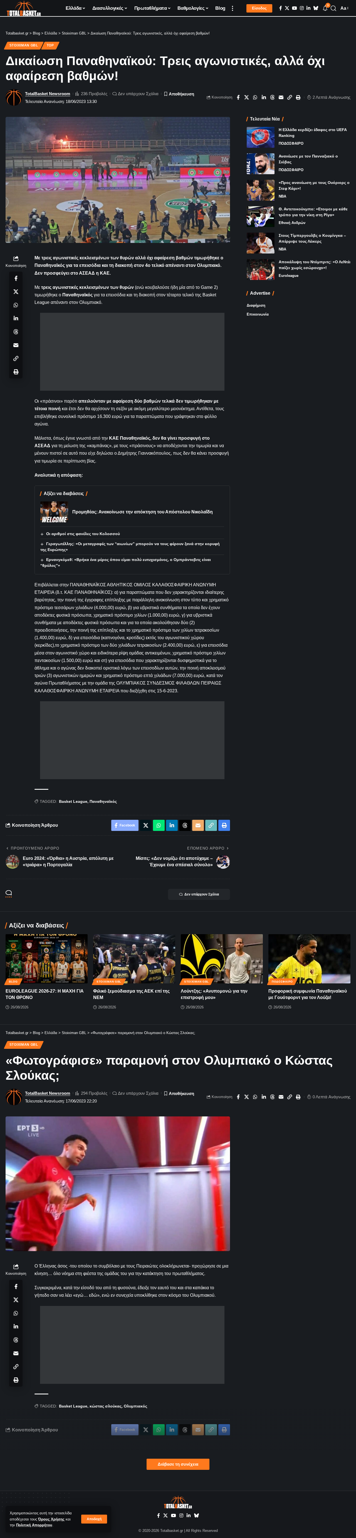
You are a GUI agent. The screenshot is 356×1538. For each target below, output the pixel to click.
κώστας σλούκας (106, 1406)
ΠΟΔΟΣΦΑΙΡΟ (291, 143)
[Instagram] (301, 8)
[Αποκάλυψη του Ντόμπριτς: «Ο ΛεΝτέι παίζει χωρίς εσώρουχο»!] (261, 269)
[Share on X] (247, 97)
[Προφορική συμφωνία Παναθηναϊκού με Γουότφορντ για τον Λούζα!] (309, 958)
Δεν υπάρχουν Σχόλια (138, 93)
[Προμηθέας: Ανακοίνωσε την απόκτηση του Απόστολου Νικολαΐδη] (54, 511)
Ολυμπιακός (135, 1406)
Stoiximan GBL (23, 45)
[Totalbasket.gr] (24, 8)
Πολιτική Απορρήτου (34, 1525)
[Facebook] (280, 8)
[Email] (281, 97)
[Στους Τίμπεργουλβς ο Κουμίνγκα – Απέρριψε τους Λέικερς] (261, 243)
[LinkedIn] (308, 8)
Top (50, 45)
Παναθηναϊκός (103, 801)
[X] (287, 8)
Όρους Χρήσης (51, 1519)
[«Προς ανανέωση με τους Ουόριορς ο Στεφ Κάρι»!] (261, 190)
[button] (94, 1519)
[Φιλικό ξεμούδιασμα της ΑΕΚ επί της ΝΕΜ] (134, 958)
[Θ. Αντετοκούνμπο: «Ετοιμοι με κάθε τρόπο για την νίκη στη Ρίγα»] (261, 216)
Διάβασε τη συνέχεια (178, 1464)
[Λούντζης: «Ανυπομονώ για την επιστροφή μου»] (222, 958)
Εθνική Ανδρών (292, 223)
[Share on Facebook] (238, 97)
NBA (282, 196)
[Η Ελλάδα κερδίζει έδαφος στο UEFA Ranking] (261, 137)
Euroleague (288, 276)
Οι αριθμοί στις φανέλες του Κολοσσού (83, 533)
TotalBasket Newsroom (47, 93)
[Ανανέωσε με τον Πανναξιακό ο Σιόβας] (261, 163)
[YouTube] (294, 8)
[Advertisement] (132, 352)
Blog (13, 981)
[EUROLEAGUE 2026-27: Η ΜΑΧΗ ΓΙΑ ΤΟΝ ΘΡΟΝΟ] (47, 958)
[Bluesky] (316, 8)
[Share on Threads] (272, 97)
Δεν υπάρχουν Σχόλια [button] (201, 894)
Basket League (73, 801)
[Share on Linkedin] (264, 97)
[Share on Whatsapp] (255, 97)
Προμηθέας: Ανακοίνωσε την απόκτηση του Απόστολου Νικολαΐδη (142, 512)
